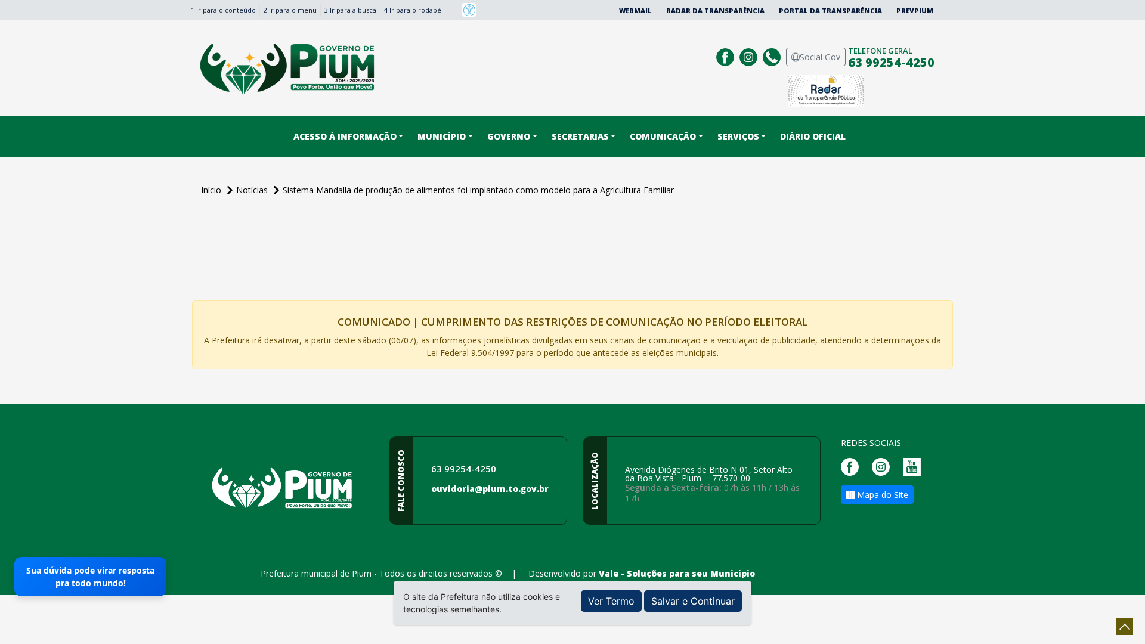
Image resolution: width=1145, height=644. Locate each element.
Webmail (635, 10)
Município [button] (441, 136)
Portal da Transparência (830, 10)
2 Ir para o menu (290, 9)
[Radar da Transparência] (826, 89)
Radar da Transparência (715, 10)
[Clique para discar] (773, 55)
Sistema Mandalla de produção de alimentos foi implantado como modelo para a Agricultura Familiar (478, 190)
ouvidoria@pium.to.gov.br (490, 488)
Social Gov (820, 57)
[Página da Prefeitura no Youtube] (915, 466)
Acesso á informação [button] (345, 136)
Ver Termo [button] (611, 601)
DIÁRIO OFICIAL (813, 136)
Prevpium (914, 10)
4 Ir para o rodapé (412, 9)
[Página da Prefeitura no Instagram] (749, 55)
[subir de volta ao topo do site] (1124, 626)
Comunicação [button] (663, 136)
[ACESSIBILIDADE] (469, 10)
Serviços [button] (738, 136)
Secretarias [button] (580, 136)
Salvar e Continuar (693, 601)
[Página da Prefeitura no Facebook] (726, 55)
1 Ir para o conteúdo (223, 9)
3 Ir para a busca (350, 9)
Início (212, 190)
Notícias (253, 190)
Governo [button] (508, 136)
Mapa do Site (881, 494)
